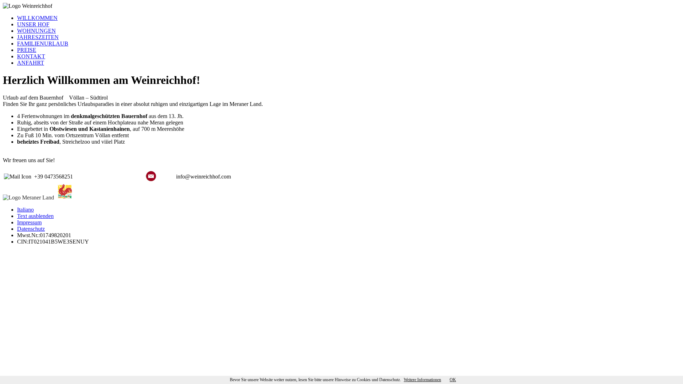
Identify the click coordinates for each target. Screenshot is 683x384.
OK (453, 379)
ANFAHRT (30, 63)
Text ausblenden (35, 216)
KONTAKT (31, 56)
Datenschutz (31, 229)
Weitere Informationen (422, 379)
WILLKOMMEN (37, 18)
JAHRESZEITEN (38, 37)
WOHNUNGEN (36, 31)
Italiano (25, 210)
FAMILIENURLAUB (42, 44)
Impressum (29, 222)
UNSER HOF (33, 24)
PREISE (26, 50)
